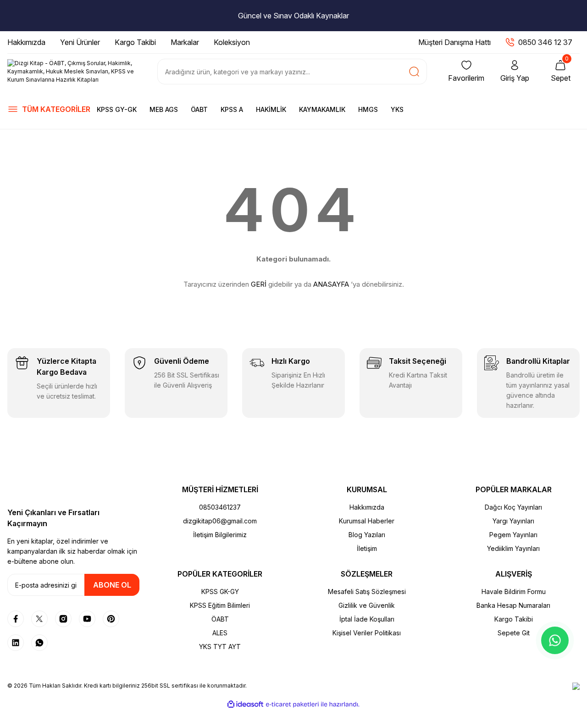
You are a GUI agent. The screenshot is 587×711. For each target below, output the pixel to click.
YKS (397, 109)
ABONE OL (112, 584)
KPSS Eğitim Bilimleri (220, 605)
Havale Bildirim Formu (514, 591)
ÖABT (199, 109)
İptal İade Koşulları (366, 619)
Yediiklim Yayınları (513, 548)
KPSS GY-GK (117, 109)
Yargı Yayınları (513, 521)
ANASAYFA (331, 284)
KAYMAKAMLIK (322, 109)
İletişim (367, 548)
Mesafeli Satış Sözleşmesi (367, 591)
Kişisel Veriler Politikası (366, 633)
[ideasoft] (245, 704)
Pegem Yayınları (513, 535)
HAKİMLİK (271, 109)
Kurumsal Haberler (366, 521)
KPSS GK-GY (220, 591)
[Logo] (73, 71)
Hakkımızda (366, 507)
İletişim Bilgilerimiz (220, 535)
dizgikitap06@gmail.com (220, 521)
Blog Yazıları (367, 535)
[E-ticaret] (292, 704)
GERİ (258, 284)
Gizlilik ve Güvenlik (366, 605)
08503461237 (220, 507)
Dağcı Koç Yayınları (513, 507)
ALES (219, 633)
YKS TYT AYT (220, 646)
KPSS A (232, 109)
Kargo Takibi (513, 619)
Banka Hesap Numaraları (513, 605)
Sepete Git (514, 633)
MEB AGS (164, 109)
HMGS (368, 109)
